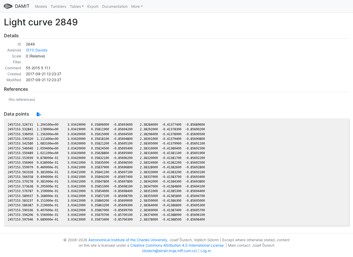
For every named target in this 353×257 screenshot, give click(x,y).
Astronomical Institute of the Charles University (127, 240)
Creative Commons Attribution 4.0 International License (177, 245)
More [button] (135, 6)
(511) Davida (36, 50)
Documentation (115, 6)
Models (41, 6)
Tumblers (58, 6)
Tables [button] (75, 6)
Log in (206, 250)
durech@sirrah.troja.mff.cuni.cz (169, 250)
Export (92, 6)
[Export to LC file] (39, 114)
